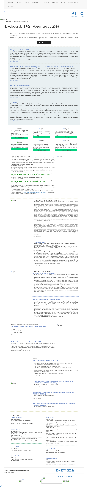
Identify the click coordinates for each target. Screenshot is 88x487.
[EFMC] (52, 481)
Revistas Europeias (73, 2)
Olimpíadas (46, 2)
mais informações (14, 61)
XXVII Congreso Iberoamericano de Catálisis (22, 459)
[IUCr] (65, 481)
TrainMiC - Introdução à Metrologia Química (22, 423)
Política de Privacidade (65, 476)
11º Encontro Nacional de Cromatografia (21, 420)
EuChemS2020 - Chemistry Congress (55, 452)
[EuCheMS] (30, 481)
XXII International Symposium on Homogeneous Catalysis (60, 461)
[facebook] (57, 471)
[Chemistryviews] (19, 481)
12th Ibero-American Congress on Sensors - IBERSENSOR (61, 464)
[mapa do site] (73, 471)
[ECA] (68, 481)
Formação (18, 2)
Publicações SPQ (35, 2)
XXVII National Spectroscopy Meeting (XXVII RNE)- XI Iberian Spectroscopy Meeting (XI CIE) (61, 421)
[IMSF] (63, 481)
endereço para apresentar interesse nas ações (34, 192)
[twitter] (59, 471)
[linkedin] (62, 471)
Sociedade (10, 2)
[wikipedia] (64, 471)
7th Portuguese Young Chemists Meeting (21, 450)
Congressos (55, 2)
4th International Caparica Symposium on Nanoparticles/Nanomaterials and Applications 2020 (26, 437)
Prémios (26, 2)
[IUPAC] (40, 481)
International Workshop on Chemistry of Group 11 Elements (26, 441)
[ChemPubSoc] (21, 481)
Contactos (10, 6)
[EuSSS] (67, 481)
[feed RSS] (70, 471)
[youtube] (68, 471)
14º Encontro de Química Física (19, 462)
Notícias (63, 2)
